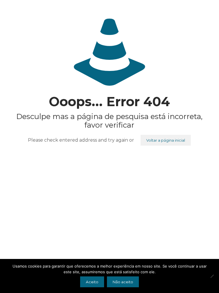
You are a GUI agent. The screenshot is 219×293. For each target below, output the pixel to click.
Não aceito (123, 282)
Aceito (92, 282)
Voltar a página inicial (165, 140)
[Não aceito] (212, 276)
